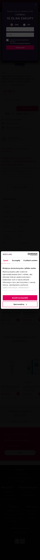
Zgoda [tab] (5, 260)
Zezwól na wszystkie (20, 298)
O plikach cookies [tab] (30, 260)
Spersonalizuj (18, 304)
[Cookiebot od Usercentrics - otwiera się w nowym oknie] (28, 254)
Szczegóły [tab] (16, 260)
